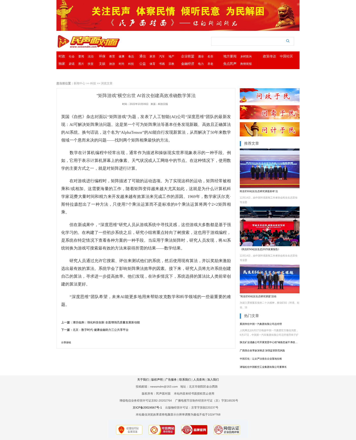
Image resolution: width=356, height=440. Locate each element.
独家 (62, 63)
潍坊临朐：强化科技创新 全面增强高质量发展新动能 (106, 322)
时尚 (121, 63)
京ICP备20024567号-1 (147, 407)
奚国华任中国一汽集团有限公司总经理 (261, 324)
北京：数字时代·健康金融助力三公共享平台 (101, 329)
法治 (91, 56)
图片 (81, 63)
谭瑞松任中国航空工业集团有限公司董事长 (263, 367)
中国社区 (286, 56)
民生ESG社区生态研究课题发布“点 (259, 191)
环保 (102, 56)
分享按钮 (66, 342)
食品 (131, 56)
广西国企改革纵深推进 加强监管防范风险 (262, 350)
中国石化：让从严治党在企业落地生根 (261, 358)
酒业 (201, 56)
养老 (210, 63)
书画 (162, 63)
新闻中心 (79, 83)
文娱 (102, 63)
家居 (152, 56)
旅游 (112, 63)
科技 (131, 63)
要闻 (81, 56)
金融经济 (187, 63)
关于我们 (143, 379)
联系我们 (185, 379)
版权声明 (157, 379)
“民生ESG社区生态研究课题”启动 (258, 296)
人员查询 (199, 379)
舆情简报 (246, 63)
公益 (142, 63)
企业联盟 (187, 56)
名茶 (210, 56)
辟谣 (72, 63)
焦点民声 (230, 63)
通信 (142, 56)
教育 (112, 56)
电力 (201, 63)
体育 (152, 63)
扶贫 (91, 63)
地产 (171, 56)
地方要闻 (230, 56)
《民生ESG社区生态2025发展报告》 (260, 249)
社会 (72, 56)
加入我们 (213, 379)
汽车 (162, 56)
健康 (121, 56)
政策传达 (269, 56)
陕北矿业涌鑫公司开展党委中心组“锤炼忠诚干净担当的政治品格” (270, 342)
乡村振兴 (246, 56)
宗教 (171, 63)
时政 (62, 56)
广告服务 (171, 379)
